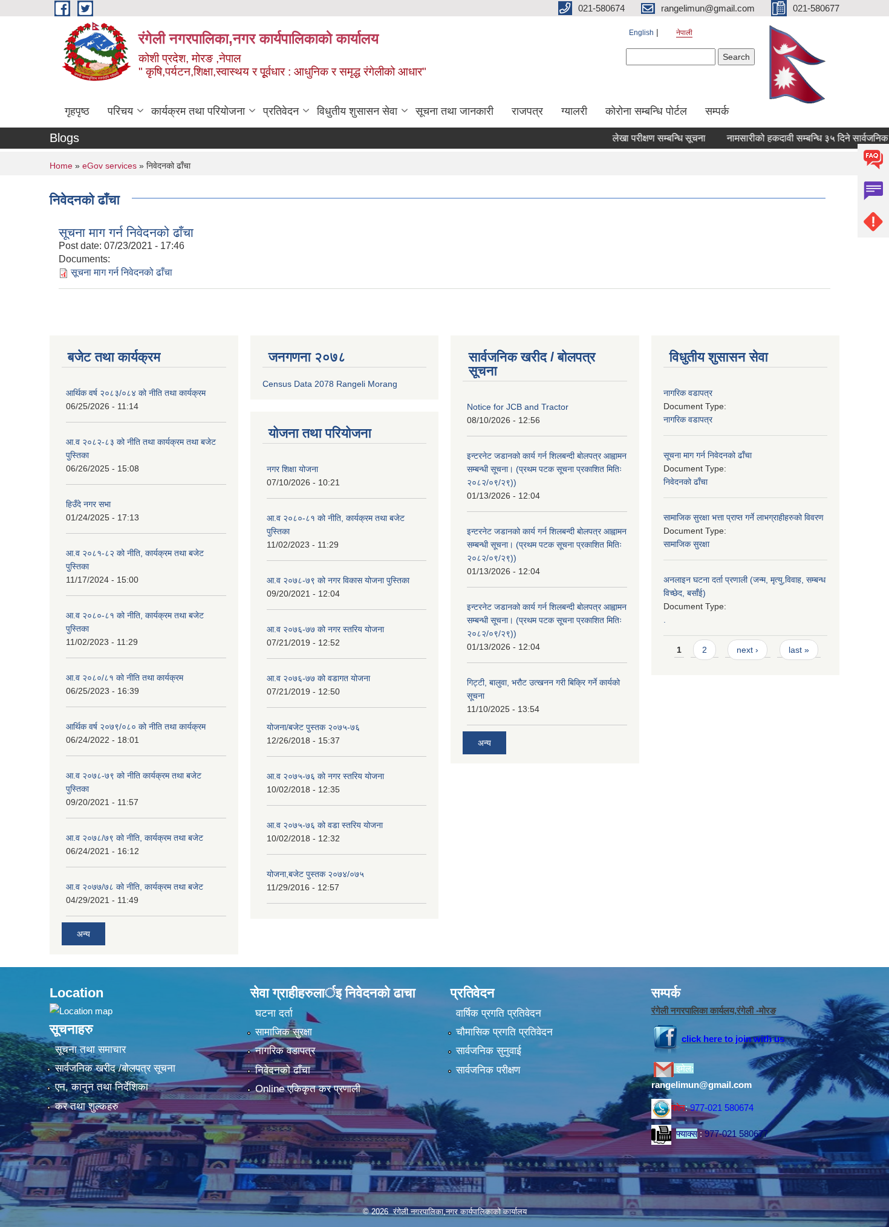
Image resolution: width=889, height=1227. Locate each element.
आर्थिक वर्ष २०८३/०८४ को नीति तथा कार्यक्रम (136, 393)
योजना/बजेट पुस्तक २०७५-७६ (313, 727)
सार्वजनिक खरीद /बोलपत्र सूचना (115, 1068)
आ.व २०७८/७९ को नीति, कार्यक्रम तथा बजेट (134, 838)
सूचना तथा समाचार (90, 1049)
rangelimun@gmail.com (701, 1085)
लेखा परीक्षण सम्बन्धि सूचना (636, 138)
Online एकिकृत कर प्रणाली (307, 1089)
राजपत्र (527, 111)
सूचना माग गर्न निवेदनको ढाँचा (126, 232)
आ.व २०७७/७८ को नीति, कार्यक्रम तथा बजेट (134, 887)
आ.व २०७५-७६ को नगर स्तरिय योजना (325, 776)
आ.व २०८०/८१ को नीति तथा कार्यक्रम (124, 677)
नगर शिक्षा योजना (292, 469)
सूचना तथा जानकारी (454, 111)
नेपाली (684, 32)
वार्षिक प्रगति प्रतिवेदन (498, 1013)
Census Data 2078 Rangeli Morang (329, 384)
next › (747, 650)
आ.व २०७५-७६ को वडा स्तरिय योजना (325, 825)
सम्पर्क (717, 111)
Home (61, 165)
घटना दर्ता (274, 1013)
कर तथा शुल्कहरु (87, 1106)
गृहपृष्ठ (77, 111)
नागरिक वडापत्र (687, 393)
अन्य (83, 934)
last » (799, 650)
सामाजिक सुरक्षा (686, 544)
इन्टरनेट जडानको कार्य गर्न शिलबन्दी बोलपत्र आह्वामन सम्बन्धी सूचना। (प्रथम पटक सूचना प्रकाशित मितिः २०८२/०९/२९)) (547, 469)
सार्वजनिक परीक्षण (488, 1070)
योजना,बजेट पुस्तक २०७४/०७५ (315, 874)
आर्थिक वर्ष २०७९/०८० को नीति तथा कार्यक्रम (136, 726)
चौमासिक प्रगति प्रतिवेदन (504, 1032)
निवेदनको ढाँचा (685, 482)
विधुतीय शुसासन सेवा (357, 111)
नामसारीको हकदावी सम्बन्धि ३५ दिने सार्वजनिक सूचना (796, 138)
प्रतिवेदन (281, 111)
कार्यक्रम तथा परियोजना (198, 111)
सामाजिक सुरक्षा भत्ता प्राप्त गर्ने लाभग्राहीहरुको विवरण (743, 517)
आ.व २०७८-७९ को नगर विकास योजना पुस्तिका (338, 580)
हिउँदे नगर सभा (88, 504)
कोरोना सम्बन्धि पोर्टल (646, 111)
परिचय (120, 111)
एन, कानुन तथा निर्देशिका (101, 1087)
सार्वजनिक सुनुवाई (488, 1051)
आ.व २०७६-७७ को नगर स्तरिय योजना (325, 629)
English (641, 32)
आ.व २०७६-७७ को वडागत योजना (318, 678)
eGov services (109, 165)
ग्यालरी (574, 111)
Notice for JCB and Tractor (517, 407)
